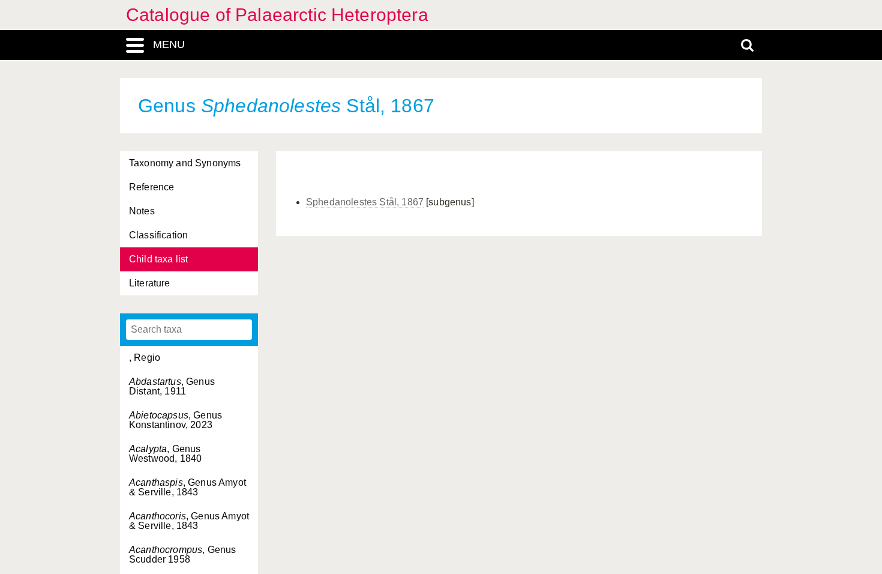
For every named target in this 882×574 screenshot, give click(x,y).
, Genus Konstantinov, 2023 (175, 420)
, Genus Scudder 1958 (182, 554)
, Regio (144, 357)
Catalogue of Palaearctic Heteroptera (277, 15)
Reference (151, 187)
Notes (142, 211)
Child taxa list (158, 259)
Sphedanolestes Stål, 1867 (365, 202)
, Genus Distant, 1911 (172, 386)
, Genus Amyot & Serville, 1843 (187, 487)
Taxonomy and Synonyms (185, 163)
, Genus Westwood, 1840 (165, 454)
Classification (158, 235)
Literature (149, 283)
